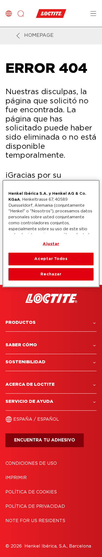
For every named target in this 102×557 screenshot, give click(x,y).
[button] (51, 322)
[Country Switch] (8, 13)
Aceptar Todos (51, 259)
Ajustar (51, 244)
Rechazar (51, 274)
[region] (50, 233)
